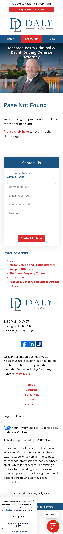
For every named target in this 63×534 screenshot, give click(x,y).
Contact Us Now (31, 238)
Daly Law (43, 493)
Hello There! (51, 515)
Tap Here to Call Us (31, 9)
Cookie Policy (50, 428)
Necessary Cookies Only (18, 524)
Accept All (18, 516)
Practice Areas (16, 252)
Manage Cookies (17, 432)
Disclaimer (31, 389)
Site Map (31, 399)
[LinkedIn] (31, 344)
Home (10, 39)
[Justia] (39, 344)
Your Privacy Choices (25, 428)
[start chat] (53, 526)
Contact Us (31, 39)
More (52, 39)
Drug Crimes (18, 277)
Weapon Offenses (21, 269)
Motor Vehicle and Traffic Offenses (32, 265)
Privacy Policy (31, 394)
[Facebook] (24, 344)
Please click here (16, 131)
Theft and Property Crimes (27, 273)
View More (23, 373)
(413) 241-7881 (24, 331)
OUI (12, 260)
